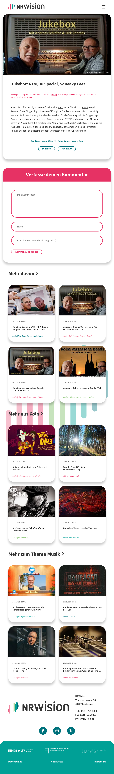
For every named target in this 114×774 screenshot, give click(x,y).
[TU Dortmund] (93, 750)
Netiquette (57, 761)
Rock (41, 127)
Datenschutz (15, 761)
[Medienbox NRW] (20, 750)
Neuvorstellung (77, 141)
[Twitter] (71, 730)
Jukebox (16, 127)
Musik (85, 107)
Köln (54, 94)
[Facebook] (43, 730)
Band (60, 107)
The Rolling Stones (62, 141)
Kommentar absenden (27, 252)
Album (44, 141)
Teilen (47, 149)
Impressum (100, 761)
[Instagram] (57, 730)
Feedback (67, 149)
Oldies (51, 141)
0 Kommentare (27, 97)
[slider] (57, 44)
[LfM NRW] (57, 750)
